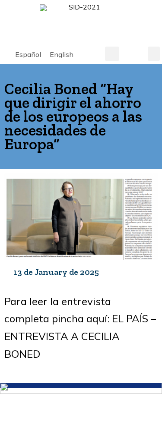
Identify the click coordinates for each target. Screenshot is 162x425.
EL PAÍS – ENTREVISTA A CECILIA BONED (80, 336)
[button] (112, 54)
